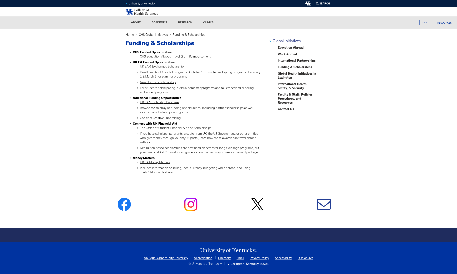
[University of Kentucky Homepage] (228, 251)
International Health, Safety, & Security (292, 85)
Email (240, 258)
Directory (224, 258)
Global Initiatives (287, 41)
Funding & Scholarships (295, 67)
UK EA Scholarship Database (159, 102)
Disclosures (305, 258)
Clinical (209, 22)
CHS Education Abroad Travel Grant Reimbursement (175, 56)
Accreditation (203, 258)
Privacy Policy (259, 258)
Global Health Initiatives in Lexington (297, 75)
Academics (159, 22)
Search (324, 3)
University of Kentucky (142, 3)
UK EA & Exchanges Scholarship (162, 66)
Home (130, 34)
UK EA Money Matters (155, 162)
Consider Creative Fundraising (160, 117)
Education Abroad (290, 47)
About (136, 22)
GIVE (424, 22)
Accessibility (283, 258)
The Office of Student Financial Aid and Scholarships (175, 127)
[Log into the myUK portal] (307, 3)
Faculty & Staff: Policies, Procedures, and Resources (295, 98)
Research (185, 22)
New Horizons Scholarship (158, 82)
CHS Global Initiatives (153, 34)
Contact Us (286, 109)
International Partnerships (297, 60)
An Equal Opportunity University (166, 258)
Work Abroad (287, 54)
